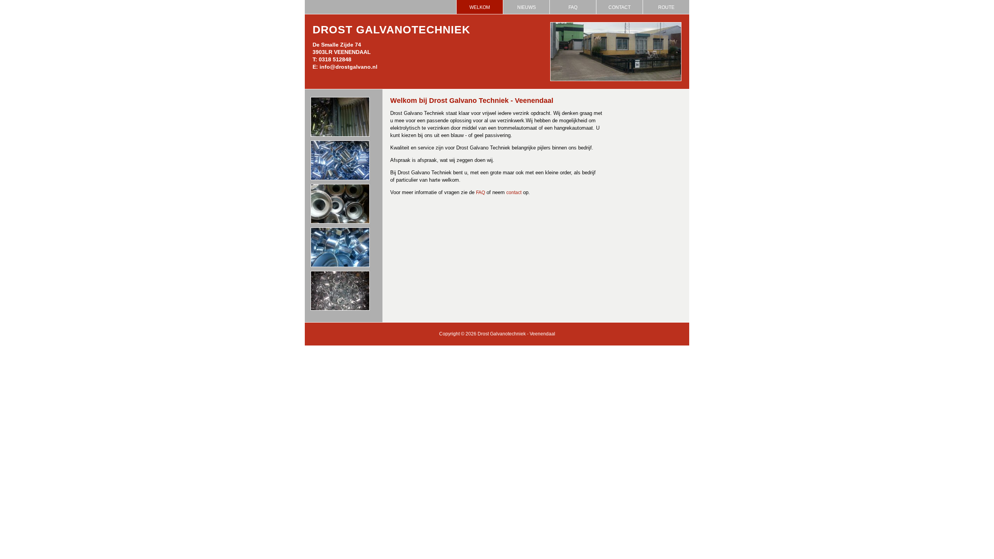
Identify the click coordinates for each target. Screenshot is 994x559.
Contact (619, 7)
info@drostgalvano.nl (348, 67)
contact (513, 192)
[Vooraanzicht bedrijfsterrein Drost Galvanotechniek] (615, 79)
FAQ (572, 7)
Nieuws (526, 7)
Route (666, 7)
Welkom (479, 7)
